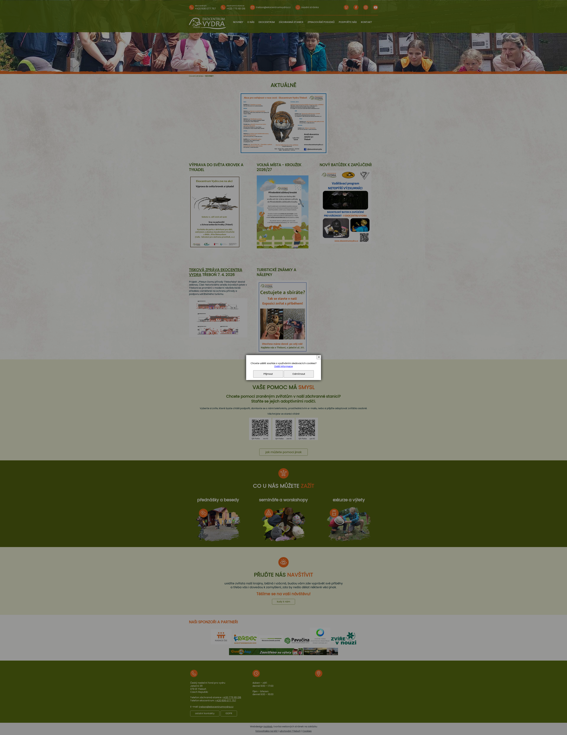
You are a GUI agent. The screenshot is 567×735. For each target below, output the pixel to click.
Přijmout (268, 374)
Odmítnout (298, 374)
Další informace (283, 366)
